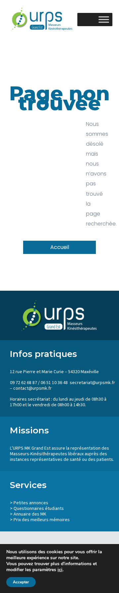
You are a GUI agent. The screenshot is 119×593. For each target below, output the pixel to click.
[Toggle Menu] (104, 19)
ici (60, 570)
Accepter (21, 582)
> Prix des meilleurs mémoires (40, 520)
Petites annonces (31, 503)
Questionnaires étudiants (39, 508)
